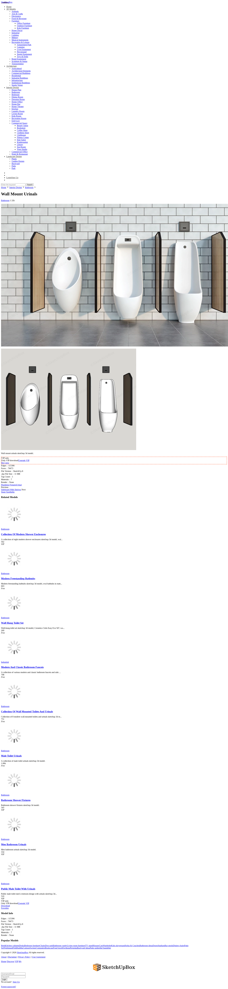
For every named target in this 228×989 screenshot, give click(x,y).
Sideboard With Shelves (11, 489)
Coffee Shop (22, 130)
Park (13, 168)
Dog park (49, 945)
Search (29, 185)
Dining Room (17, 97)
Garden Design (18, 161)
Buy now (5, 463)
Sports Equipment (24, 54)
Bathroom (16, 92)
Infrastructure (17, 80)
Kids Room (16, 116)
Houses (96, 945)
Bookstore (21, 128)
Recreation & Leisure (20, 42)
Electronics (16, 16)
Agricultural (17, 68)
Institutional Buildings (21, 83)
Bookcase (49, 948)
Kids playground (118, 945)
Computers (40, 948)
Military (15, 37)
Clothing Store (23, 133)
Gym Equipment (24, 49)
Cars (101, 945)
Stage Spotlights (8, 492)
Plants (14, 159)
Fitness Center (23, 137)
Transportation (18, 64)
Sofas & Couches (132, 945)
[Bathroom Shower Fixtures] (14, 793)
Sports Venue (17, 85)
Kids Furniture (23, 28)
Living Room (17, 114)
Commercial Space (19, 123)
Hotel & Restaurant (20, 154)
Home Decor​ (17, 30)
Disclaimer (12, 957)
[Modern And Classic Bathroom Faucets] (14, 660)
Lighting (15, 35)
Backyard (16, 163)
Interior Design (12, 87)
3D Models (11, 9)
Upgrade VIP (23, 460)
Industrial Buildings (20, 78)
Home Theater (18, 106)
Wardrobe (107, 945)
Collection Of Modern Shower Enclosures (23, 534)
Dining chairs (178, 945)
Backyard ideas (83, 948)
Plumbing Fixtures (8, 485)
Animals (15, 11)
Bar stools (169, 945)
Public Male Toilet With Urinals (18, 888)
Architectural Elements (21, 71)
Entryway (16, 121)
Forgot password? (8, 987)
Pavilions (66, 948)
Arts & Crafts (17, 14)
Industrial (15, 33)
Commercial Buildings (21, 73)
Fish (14, 948)
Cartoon (26, 948)
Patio (14, 166)
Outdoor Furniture (24, 26)
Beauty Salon (22, 125)
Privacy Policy (24, 957)
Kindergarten (22, 142)
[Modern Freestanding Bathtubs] (14, 571)
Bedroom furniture (32, 945)
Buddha (19, 948)
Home (8, 7)
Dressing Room (18, 99)
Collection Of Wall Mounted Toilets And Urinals (27, 711)
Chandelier (106, 948)
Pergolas (73, 948)
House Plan (16, 90)
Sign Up (16, 982)
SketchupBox (6, 2)
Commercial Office (20, 152)
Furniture (15, 21)
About (3, 957)
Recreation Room (19, 118)
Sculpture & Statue (19, 61)
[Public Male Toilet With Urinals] (14, 881)
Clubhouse (21, 135)
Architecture (11, 66)
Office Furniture (23, 23)
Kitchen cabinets (12, 945)
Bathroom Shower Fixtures (15, 800)
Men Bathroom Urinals (13, 844)
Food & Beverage (19, 18)
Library (20, 144)
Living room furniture (76, 945)
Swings (33, 948)
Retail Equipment (19, 59)
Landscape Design (14, 156)
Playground (22, 52)
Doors (155, 945)
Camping (21, 47)
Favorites (5, 908)
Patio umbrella (96, 948)
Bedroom (15, 95)
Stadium (161, 945)
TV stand (89, 945)
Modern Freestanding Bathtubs (18, 578)
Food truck (57, 948)
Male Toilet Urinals (11, 755)
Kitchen (15, 109)
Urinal (19, 485)
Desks (21, 945)
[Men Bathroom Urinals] (14, 837)
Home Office (17, 102)
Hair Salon (21, 140)
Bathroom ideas (146, 945)
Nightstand (8, 948)
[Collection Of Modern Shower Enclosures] (14, 527)
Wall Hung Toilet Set (12, 623)
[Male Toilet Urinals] (14, 748)
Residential (16, 76)
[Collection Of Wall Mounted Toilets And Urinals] (14, 704)
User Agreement (38, 957)
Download (5, 906)
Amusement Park (24, 45)
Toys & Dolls (22, 56)
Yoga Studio (22, 149)
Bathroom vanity (60, 945)
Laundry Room (18, 111)
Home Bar (16, 104)
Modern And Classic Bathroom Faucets (22, 667)
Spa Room (21, 147)
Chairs (42, 945)
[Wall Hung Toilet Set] (14, 615)
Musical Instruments (20, 40)
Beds (3, 945)
